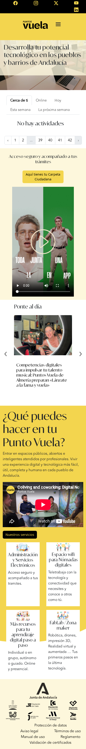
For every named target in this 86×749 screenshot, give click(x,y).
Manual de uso (33, 737)
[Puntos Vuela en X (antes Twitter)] (56, 3)
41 (60, 140)
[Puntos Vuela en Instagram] (35, 3)
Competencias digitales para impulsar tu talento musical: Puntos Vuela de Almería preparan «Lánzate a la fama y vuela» (41, 375)
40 (50, 140)
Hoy (58, 100)
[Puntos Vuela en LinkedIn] (76, 10)
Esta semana (20, 110)
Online (41, 100)
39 (40, 140)
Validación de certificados (50, 742)
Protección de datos (50, 725)
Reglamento (70, 737)
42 (70, 140)
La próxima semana (54, 110)
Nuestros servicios (20, 534)
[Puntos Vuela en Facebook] (15, 3)
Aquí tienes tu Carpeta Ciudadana (43, 177)
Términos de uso (67, 731)
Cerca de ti (19, 100)
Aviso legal (29, 731)
